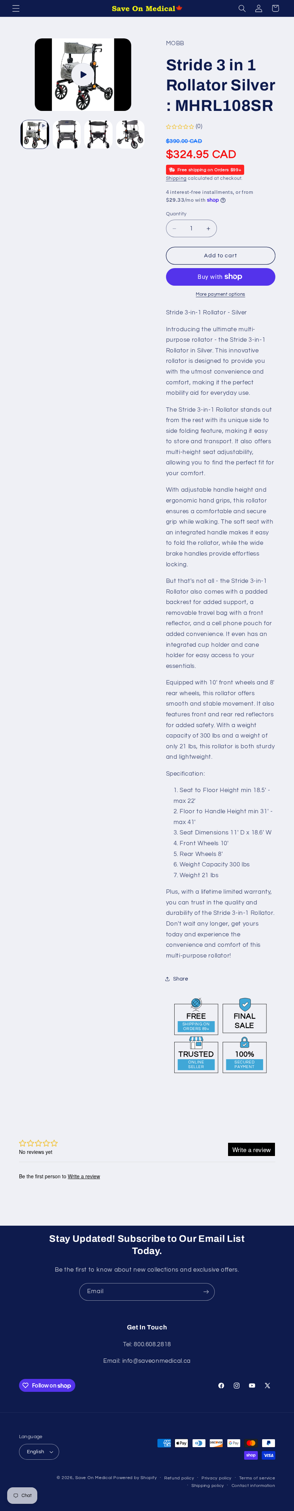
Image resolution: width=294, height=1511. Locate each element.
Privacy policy (216, 1478)
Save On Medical (93, 1478)
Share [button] (180, 979)
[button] (16, 8)
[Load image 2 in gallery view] (98, 134)
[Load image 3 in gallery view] (130, 134)
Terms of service (257, 1478)
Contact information (253, 1486)
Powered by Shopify (135, 1478)
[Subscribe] (206, 1292)
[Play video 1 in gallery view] (35, 134)
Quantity (176, 213)
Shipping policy (207, 1486)
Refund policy (179, 1478)
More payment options (220, 294)
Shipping (176, 178)
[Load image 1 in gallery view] (67, 134)
